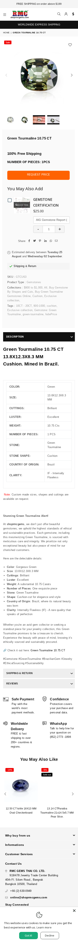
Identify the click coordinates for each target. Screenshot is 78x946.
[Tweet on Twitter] (34, 241)
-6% (45, 770)
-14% (9, 770)
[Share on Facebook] (29, 241)
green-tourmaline (33, 314)
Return (32, 266)
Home (6, 32)
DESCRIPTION (15, 336)
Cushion (37, 296)
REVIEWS (12, 683)
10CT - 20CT (24, 305)
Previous (6, 75)
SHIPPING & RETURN (19, 673)
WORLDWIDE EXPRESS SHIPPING (39, 24)
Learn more (44, 927)
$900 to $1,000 (33, 287)
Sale (8, 42)
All (45, 287)
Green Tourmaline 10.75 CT (48, 650)
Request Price (38, 174)
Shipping (19, 266)
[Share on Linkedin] (45, 241)
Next (72, 75)
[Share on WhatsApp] (50, 241)
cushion (52, 305)
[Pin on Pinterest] (40, 241)
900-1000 (39, 305)
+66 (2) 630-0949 (20, 890)
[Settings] (72, 14)
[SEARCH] (59, 14)
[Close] (74, 911)
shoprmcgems (16, 524)
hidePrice (51, 314)
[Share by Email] (56, 241)
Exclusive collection (19, 310)
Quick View (22, 205)
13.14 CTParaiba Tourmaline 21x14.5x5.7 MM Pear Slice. (57, 812)
